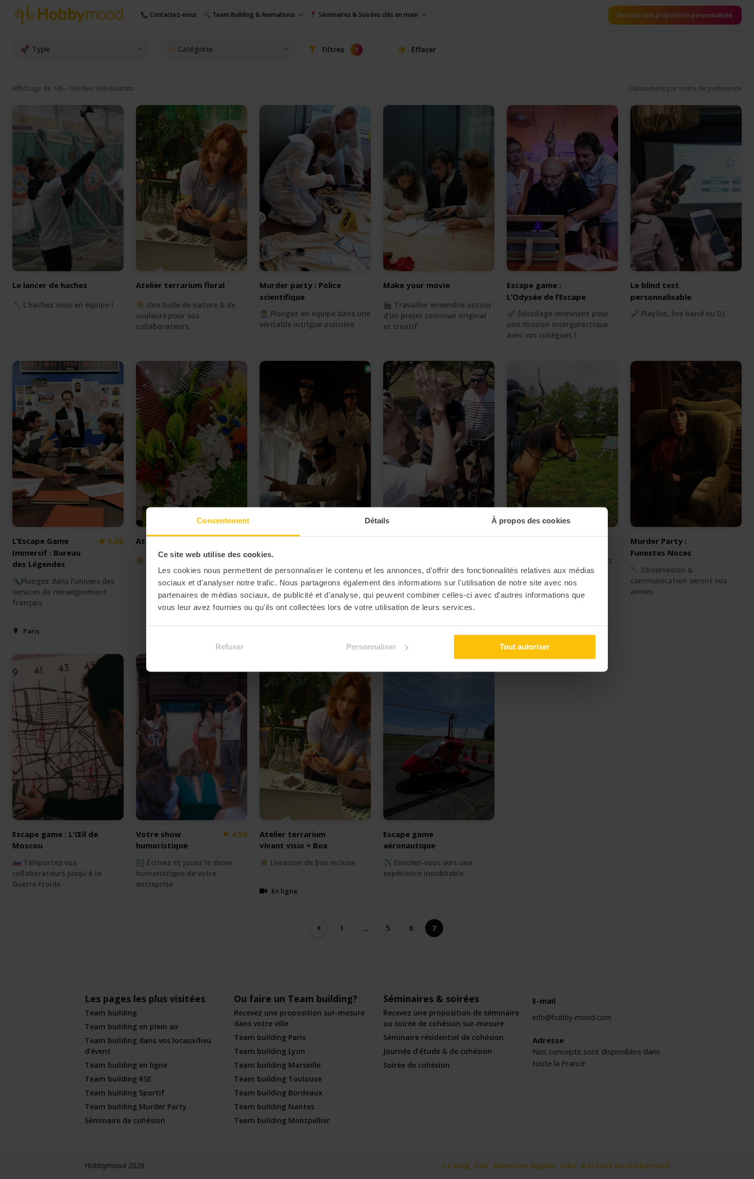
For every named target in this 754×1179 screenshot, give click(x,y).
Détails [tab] (377, 520)
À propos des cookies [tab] (530, 520)
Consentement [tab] (222, 520)
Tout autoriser (525, 646)
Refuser (229, 646)
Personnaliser (371, 646)
